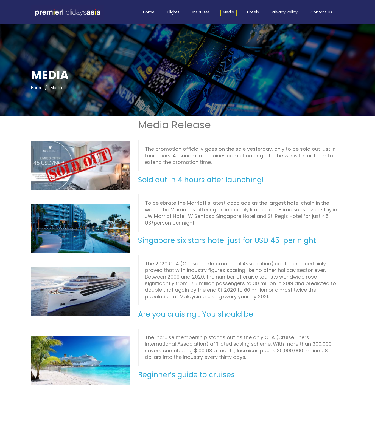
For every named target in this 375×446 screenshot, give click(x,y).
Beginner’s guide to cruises (186, 375)
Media (228, 12)
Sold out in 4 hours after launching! (201, 180)
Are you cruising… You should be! (196, 314)
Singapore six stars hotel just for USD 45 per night (227, 240)
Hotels (253, 12)
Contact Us (321, 12)
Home (149, 12)
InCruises (201, 12)
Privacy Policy (285, 12)
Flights (173, 12)
